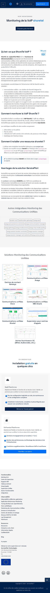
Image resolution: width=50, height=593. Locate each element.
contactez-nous (5, 198)
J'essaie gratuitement (25, 29)
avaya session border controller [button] (17, 231)
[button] (27, 4)
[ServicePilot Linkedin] (3, 573)
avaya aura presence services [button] (14, 224)
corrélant (5, 181)
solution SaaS (29, 196)
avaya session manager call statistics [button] (18, 235)
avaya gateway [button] (9, 227)
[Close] (46, 588)
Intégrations (4, 493)
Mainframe (4, 519)
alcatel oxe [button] (13, 220)
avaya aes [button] (37, 220)
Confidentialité (5, 532)
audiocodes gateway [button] (25, 220)
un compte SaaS (38, 146)
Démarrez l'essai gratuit (25, 409)
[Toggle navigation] (3, 4)
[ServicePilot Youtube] (8, 573)
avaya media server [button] (22, 227)
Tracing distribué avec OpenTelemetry (12, 504)
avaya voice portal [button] (37, 235)
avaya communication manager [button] (35, 224)
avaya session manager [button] (35, 231)
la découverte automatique (23, 175)
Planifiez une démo (25, 452)
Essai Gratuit (41, 4)
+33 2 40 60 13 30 (6, 556)
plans (42, 196)
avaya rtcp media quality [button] (37, 227)
